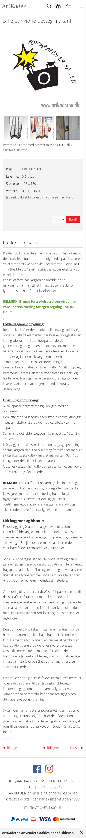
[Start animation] (49, 5)
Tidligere (53, 747)
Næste (74, 747)
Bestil (73, 219)
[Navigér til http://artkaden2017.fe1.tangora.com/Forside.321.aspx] (14, 5)
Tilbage (12, 747)
